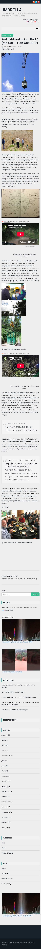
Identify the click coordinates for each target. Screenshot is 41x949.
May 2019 (4, 771)
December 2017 (6, 812)
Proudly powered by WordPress (11, 942)
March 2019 (5, 776)
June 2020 (4, 745)
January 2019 (5, 786)
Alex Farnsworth (8, 47)
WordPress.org (6, 884)
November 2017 (6, 817)
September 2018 (6, 802)
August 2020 (5, 735)
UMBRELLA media (7, 35)
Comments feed (6, 878)
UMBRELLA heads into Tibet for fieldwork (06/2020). (18, 697)
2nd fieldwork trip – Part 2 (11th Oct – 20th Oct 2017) (19, 579)
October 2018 (6, 797)
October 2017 (6, 822)
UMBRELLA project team (9, 576)
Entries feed (5, 873)
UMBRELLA (11, 10)
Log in (3, 868)
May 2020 (4, 750)
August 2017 (5, 827)
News (3, 848)
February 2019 (6, 781)
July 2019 (4, 761)
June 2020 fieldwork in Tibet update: (13, 692)
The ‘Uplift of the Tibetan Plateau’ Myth (14, 709)
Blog (3, 843)
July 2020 (4, 740)
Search (3, 590)
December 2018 (6, 791)
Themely (4, 945)
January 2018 (5, 807)
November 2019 (6, 756)
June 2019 (4, 766)
